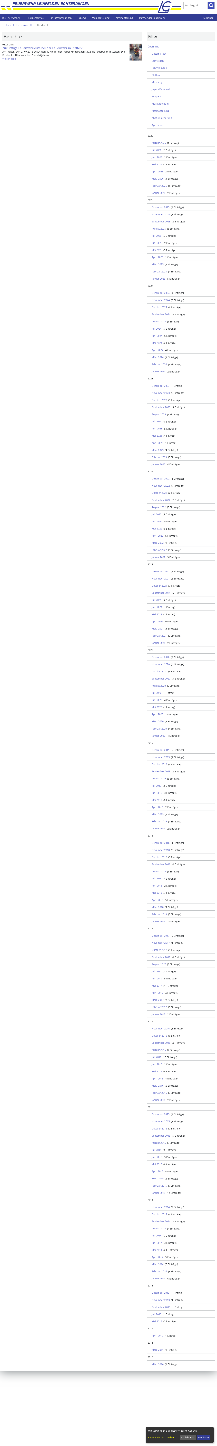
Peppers (156, 96)
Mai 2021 (157, 614)
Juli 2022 (156, 514)
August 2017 (159, 964)
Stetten (156, 75)
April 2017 (157, 992)
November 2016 (161, 1028)
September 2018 (161, 864)
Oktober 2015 (159, 1128)
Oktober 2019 (159, 764)
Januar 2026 (158, 192)
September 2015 (161, 1135)
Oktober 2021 (159, 585)
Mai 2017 (157, 985)
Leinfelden (158, 60)
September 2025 (161, 221)
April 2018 (157, 900)
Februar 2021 (159, 635)
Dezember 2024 (161, 292)
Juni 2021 (157, 607)
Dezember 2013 (161, 1292)
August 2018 (159, 871)
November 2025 (161, 214)
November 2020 (161, 664)
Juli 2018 (156, 878)
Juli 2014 (156, 1235)
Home (8, 25)
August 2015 (159, 1142)
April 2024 (157, 350)
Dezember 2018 (161, 842)
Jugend (83, 18)
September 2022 (161, 500)
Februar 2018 (159, 914)
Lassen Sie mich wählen (161, 1437)
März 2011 (158, 1349)
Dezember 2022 (161, 478)
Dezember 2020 (161, 657)
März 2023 (158, 450)
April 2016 (157, 1078)
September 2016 (161, 1042)
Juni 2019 (157, 792)
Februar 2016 (159, 1092)
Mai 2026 (157, 164)
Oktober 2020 (159, 671)
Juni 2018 (157, 885)
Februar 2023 (159, 457)
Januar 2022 (158, 557)
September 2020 (161, 678)
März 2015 (158, 1178)
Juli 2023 (156, 421)
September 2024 (161, 314)
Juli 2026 (156, 150)
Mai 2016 (157, 1071)
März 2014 (158, 1264)
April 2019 (157, 807)
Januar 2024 (158, 371)
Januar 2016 (158, 1099)
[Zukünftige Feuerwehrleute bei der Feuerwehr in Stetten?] (136, 52)
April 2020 (157, 714)
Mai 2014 (157, 1250)
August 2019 (159, 778)
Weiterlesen (9, 58)
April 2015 (157, 1171)
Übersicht (153, 46)
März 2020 (158, 721)
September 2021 (161, 592)
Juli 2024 (156, 328)
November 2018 (161, 850)
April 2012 (157, 1335)
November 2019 (161, 757)
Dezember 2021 (161, 571)
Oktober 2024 (159, 307)
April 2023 (157, 443)
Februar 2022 (159, 550)
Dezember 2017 (161, 935)
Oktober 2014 (159, 1214)
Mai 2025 (157, 250)
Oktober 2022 (159, 492)
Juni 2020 (157, 700)
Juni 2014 (157, 1242)
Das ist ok (203, 1437)
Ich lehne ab (188, 1437)
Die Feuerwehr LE (13, 18)
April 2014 (157, 1257)
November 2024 (161, 300)
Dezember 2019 (161, 750)
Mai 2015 (157, 1164)
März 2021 (158, 628)
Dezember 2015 (161, 1114)
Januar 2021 (158, 642)
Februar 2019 (159, 821)
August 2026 (159, 142)
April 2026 (157, 171)
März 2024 (158, 357)
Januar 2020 (158, 735)
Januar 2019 (158, 828)
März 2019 (158, 814)
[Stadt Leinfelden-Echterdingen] (168, 7)
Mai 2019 (157, 800)
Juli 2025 (156, 235)
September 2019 (161, 771)
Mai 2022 (157, 528)
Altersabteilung (126, 18)
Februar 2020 (159, 728)
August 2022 (159, 507)
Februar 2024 (159, 364)
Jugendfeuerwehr (162, 89)
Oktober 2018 (159, 857)
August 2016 (159, 1049)
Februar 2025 (159, 271)
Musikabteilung (102, 18)
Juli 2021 (156, 600)
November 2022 (161, 485)
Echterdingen (159, 68)
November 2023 (161, 393)
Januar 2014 (158, 1278)
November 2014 (161, 1207)
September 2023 (161, 407)
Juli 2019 (156, 785)
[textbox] (195, 5)
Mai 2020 (157, 707)
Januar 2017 (158, 1014)
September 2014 (161, 1221)
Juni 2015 (157, 1157)
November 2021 (161, 578)
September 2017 (161, 957)
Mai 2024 (157, 343)
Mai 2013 (157, 1321)
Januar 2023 (158, 464)
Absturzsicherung (162, 118)
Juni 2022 (157, 521)
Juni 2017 (157, 978)
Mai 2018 (157, 892)
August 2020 (159, 685)
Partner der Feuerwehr (152, 17)
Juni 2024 (157, 335)
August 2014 (159, 1228)
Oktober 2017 (159, 949)
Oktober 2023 (159, 400)
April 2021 (157, 621)
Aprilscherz (158, 125)
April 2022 (157, 535)
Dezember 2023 (161, 385)
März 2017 (158, 999)
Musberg (157, 82)
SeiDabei (209, 18)
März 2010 (158, 1364)
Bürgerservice (37, 18)
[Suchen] (211, 5)
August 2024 (159, 321)
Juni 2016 (157, 1064)
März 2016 (158, 1085)
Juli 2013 (156, 1314)
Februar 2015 (159, 1185)
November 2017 (161, 942)
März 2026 (158, 178)
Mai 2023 (157, 435)
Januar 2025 (158, 278)
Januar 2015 (158, 1192)
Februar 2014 (159, 1271)
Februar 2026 (159, 185)
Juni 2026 (157, 157)
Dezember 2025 (161, 207)
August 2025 (159, 228)
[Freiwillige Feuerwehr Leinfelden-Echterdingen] (93, 7)
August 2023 (159, 414)
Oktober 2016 (159, 1035)
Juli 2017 (156, 971)
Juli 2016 (156, 1057)
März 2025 (158, 264)
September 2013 (161, 1307)
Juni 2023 (157, 428)
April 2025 (157, 257)
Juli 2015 (156, 1150)
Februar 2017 (159, 1007)
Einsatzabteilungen (62, 18)
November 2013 (161, 1300)
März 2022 (158, 542)
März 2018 (158, 907)
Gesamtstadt (159, 53)
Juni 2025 (157, 242)
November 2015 (161, 1121)
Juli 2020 (156, 692)
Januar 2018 (158, 921)
